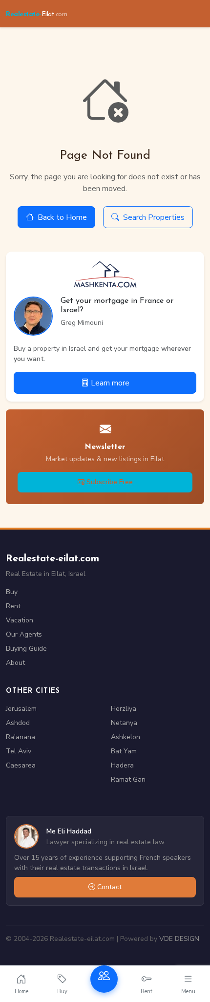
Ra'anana (20, 737)
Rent (13, 606)
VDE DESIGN (179, 938)
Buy (12, 592)
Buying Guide (26, 648)
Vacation (19, 620)
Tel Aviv (18, 751)
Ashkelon (125, 737)
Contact (109, 887)
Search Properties (154, 217)
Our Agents (24, 634)
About (15, 662)
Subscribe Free (109, 482)
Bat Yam (124, 751)
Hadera (122, 765)
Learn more (110, 383)
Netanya (124, 722)
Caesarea (21, 765)
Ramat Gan (128, 779)
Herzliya (123, 708)
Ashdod (18, 722)
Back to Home (62, 217)
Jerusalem (21, 708)
